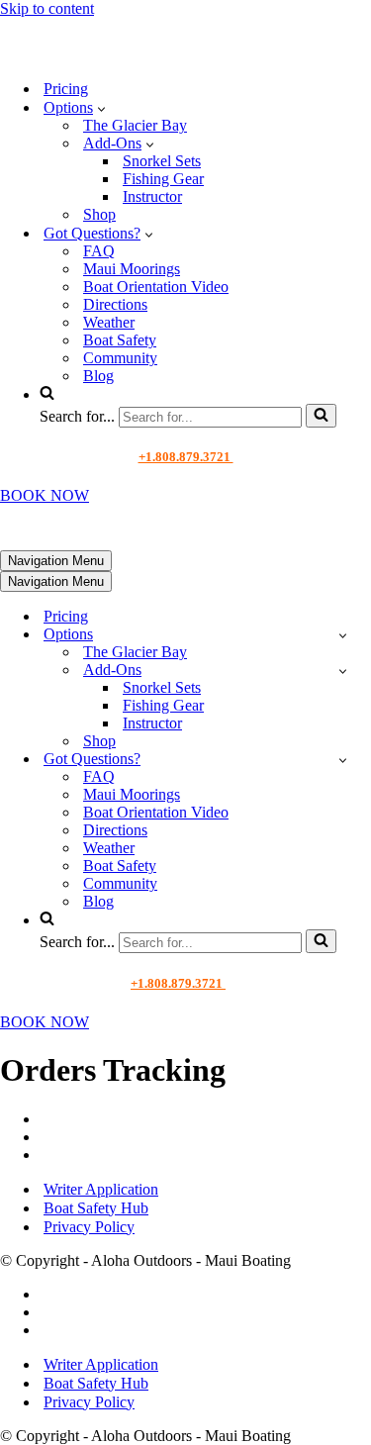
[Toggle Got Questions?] (342, 759)
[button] (101, 108)
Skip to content (47, 8)
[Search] (321, 416)
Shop (99, 214)
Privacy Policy (89, 1226)
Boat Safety (119, 340)
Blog (98, 375)
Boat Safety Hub (96, 1208)
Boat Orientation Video (156, 286)
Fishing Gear (163, 178)
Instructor (152, 196)
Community (120, 357)
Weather (109, 322)
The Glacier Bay (135, 125)
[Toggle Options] (342, 634)
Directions (115, 304)
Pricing (66, 88)
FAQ (99, 250)
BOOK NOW (44, 495)
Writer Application (101, 1189)
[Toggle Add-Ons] (342, 670)
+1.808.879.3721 (186, 456)
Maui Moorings (131, 268)
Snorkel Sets (162, 160)
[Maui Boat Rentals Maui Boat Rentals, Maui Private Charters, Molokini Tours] (135, 54)
